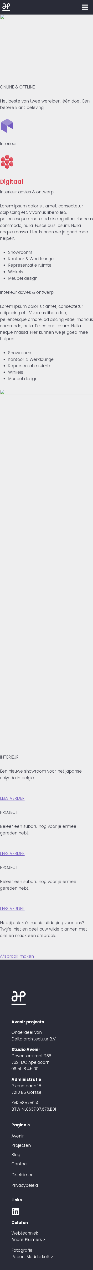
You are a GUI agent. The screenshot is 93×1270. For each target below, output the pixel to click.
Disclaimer (22, 1175)
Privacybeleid (24, 1185)
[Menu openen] (85, 7)
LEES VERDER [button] (12, 798)
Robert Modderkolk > (32, 1257)
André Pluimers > (28, 1239)
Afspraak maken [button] (17, 956)
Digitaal (11, 182)
